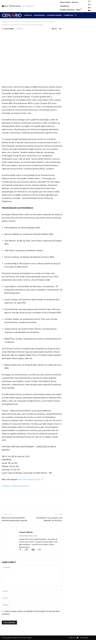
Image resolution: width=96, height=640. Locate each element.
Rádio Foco (72, 638)
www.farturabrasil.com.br (29, 479)
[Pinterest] (15, 34)
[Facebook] (89, 1)
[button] (76, 15)
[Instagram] (89, 4)
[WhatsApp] (21, 34)
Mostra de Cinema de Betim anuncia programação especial (14, 519)
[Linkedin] (89, 7)
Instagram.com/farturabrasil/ (14, 486)
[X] (10, 34)
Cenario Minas (9, 29)
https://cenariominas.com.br (28, 536)
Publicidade (84, 638)
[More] (27, 34)
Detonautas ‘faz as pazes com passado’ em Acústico (49, 519)
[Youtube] (89, 10)
